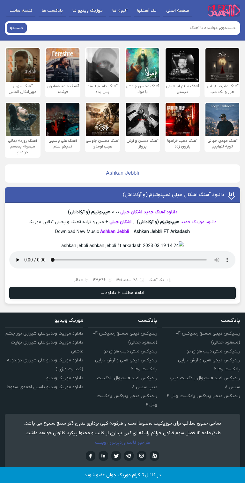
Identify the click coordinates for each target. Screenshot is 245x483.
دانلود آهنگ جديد (160, 212)
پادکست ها (52, 11)
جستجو (17, 28)
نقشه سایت (21, 11)
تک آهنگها (147, 11)
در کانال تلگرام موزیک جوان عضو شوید (122, 475)
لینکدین (103, 456)
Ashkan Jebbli (114, 232)
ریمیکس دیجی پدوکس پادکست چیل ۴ (203, 396)
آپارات (154, 456)
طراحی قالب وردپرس (130, 442)
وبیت (100, 442)
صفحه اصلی (177, 11)
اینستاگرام (141, 456)
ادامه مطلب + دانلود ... (122, 293)
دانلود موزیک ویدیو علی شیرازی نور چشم (44, 333)
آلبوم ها (120, 11)
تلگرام (129, 456)
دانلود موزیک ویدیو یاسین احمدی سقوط (45, 387)
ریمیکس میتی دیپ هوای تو (213, 351)
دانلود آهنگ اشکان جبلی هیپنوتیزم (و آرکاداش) (173, 195)
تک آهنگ (156, 280)
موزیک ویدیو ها (87, 11)
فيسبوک (90, 456)
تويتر (116, 456)
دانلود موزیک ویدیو (64, 378)
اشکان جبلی (131, 212)
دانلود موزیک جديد (199, 222)
